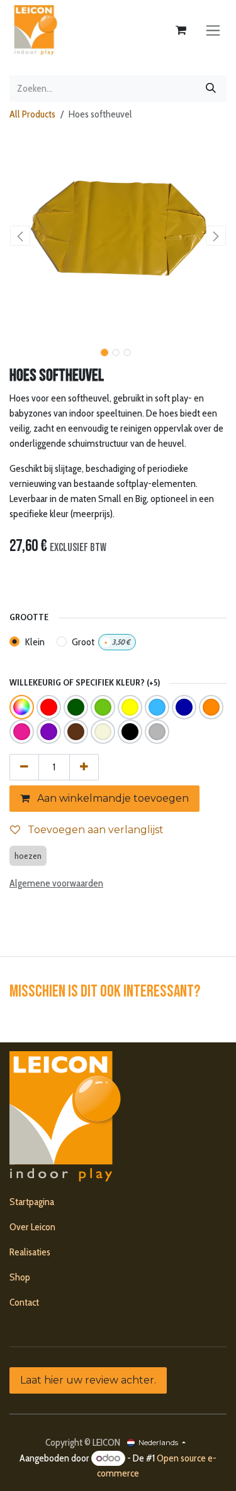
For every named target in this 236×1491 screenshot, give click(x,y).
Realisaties (29, 1252)
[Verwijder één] (24, 767)
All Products (32, 114)
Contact (24, 1302)
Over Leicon (32, 1227)
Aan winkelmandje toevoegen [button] (112, 798)
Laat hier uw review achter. (88, 1380)
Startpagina (31, 1202)
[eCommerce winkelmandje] (180, 30)
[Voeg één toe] (84, 767)
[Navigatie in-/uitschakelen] (213, 30)
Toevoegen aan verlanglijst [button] (94, 830)
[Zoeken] (211, 88)
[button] (20, 236)
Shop (19, 1277)
